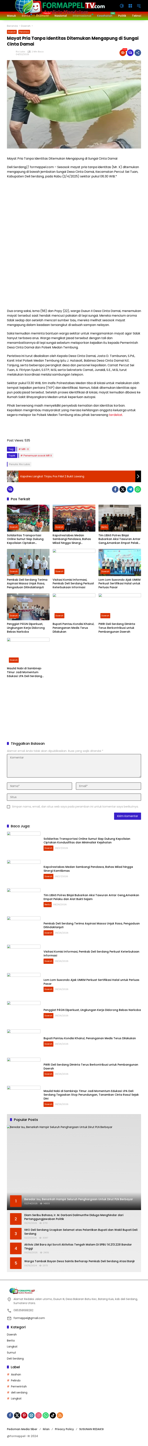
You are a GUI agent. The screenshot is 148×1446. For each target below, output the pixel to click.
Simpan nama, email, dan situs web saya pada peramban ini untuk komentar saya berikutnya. (75, 807)
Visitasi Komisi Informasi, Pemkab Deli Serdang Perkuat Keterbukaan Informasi (73, 583)
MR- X (25, 449)
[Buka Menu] (130, 5)
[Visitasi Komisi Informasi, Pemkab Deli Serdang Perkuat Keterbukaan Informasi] (74, 562)
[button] (121, 5)
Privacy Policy (64, 1429)
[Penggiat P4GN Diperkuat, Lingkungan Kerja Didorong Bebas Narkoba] (28, 606)
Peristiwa (24, 31)
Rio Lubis (20, 52)
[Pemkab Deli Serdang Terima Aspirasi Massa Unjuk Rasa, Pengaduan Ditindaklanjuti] (28, 562)
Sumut (11, 1352)
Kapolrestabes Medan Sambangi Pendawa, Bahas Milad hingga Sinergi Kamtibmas (72, 539)
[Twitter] (122, 489)
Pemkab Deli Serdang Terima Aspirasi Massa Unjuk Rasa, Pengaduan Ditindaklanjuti (27, 583)
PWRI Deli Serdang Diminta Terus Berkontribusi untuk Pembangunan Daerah (116, 627)
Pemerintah (19, 1386)
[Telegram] (130, 489)
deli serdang (19, 1392)
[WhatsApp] (138, 489)
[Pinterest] (24, 1415)
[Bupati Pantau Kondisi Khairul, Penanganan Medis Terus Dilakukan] (74, 606)
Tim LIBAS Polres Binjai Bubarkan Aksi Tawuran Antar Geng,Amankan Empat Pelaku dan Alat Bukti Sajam (119, 539)
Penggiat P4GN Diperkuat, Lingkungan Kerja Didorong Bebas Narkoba (26, 627)
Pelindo (16, 1380)
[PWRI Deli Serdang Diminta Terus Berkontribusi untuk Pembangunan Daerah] (119, 606)
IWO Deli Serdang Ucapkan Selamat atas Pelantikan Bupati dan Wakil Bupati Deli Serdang (80, 1232)
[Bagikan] (138, 52)
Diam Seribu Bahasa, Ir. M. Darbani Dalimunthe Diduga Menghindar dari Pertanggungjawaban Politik (73, 1217)
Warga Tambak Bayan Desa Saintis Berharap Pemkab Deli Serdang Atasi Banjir (79, 1261)
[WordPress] (31, 1415)
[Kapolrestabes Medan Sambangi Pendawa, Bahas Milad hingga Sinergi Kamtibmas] (74, 518)
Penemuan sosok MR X (38, 455)
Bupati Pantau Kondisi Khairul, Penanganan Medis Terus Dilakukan (73, 627)
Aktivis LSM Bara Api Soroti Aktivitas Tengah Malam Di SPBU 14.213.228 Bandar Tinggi (78, 1246)
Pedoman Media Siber (22, 1429)
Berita (104, 527)
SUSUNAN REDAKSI (91, 1429)
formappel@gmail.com (29, 1318)
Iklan (46, 1429)
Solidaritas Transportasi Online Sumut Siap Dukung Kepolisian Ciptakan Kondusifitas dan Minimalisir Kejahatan (26, 539)
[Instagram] (38, 1415)
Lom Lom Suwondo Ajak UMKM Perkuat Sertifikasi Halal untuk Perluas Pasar (119, 583)
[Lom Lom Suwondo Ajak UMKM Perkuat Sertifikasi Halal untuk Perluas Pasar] (119, 562)
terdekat (115, 415)
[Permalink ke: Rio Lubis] (11, 52)
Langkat (12, 1346)
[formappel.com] (59, 6)
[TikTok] (53, 1415)
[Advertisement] (74, 710)
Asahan (16, 1374)
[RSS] (60, 1415)
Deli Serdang (15, 1358)
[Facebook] (115, 489)
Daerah (12, 31)
